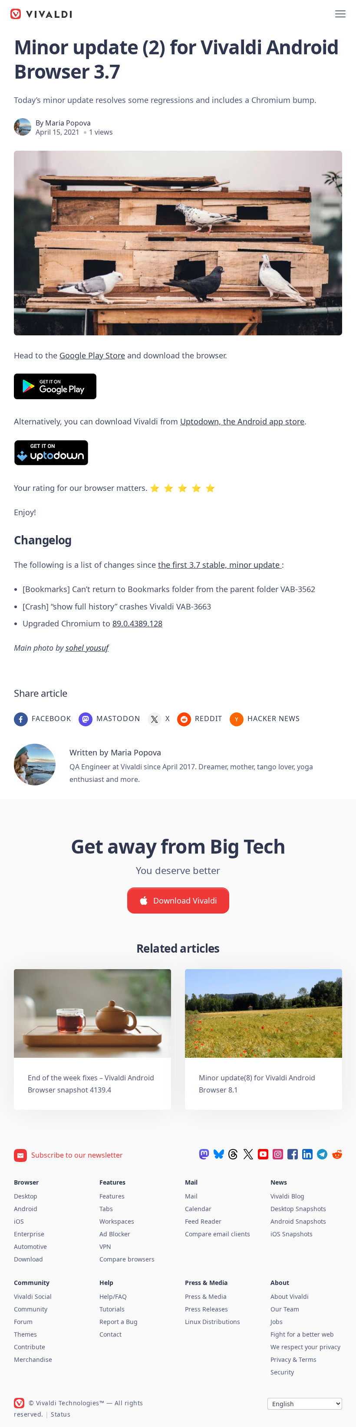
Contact (110, 1334)
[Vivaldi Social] (204, 1154)
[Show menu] (340, 13)
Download (28, 1259)
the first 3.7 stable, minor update (220, 565)
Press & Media (206, 1296)
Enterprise (29, 1234)
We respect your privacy (305, 1347)
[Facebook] (292, 1154)
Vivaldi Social (33, 1296)
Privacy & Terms (293, 1359)
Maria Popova (68, 123)
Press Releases (206, 1309)
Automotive (30, 1246)
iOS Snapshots (291, 1234)
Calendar (198, 1209)
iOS (19, 1221)
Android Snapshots (298, 1221)
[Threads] (233, 1154)
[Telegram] (322, 1154)
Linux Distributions (212, 1322)
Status (60, 1414)
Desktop (25, 1196)
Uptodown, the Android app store (242, 421)
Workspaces (116, 1221)
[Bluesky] (219, 1154)
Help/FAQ (113, 1296)
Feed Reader (203, 1221)
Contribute (29, 1347)
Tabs (106, 1209)
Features (112, 1196)
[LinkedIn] (307, 1154)
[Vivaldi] (41, 13)
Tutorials (112, 1309)
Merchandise (33, 1359)
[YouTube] (263, 1154)
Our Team (284, 1309)
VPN (105, 1246)
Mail (191, 1196)
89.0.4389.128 (137, 623)
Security (282, 1372)
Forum (23, 1322)
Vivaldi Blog (287, 1196)
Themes (25, 1334)
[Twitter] (248, 1154)
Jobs (276, 1322)
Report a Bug (118, 1322)
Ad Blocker (114, 1234)
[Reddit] (337, 1154)
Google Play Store (92, 355)
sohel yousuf (87, 647)
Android (25, 1209)
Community (30, 1309)
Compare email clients (217, 1234)
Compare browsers (127, 1259)
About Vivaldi (289, 1296)
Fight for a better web (302, 1334)
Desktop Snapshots (298, 1209)
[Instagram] (278, 1154)
